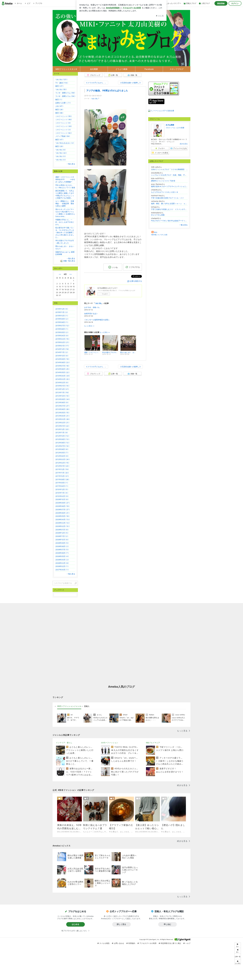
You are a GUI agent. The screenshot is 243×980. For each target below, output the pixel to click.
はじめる (75, 924)
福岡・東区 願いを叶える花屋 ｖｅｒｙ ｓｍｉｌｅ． (169, 203)
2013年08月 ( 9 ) (61, 402)
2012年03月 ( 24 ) (62, 459)
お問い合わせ (119, 943)
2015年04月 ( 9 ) (61, 336)
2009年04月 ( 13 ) (62, 519)
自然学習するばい (91, 313)
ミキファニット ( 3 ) (63, 130)
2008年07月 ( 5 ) (61, 550)
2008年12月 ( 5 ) (61, 533)
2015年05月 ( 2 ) (61, 332)
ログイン (235, 3)
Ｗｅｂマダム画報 (158, 215)
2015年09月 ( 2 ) (61, 319)
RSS (155, 232)
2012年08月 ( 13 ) (62, 443)
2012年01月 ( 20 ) (62, 466)
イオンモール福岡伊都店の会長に (97, 320)
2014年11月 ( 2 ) (61, 352)
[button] (237, 962)
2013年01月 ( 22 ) (62, 426)
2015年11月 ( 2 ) (61, 312)
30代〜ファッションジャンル (69, 706)
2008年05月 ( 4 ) (62, 556)
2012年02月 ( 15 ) (62, 463)
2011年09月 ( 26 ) (62, 479)
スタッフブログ (177, 69)
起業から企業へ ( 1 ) (62, 103)
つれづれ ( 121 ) (61, 79)
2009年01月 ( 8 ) (61, 530)
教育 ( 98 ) (59, 113)
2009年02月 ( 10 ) (62, 526)
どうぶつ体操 (121, 69)
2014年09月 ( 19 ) (62, 359)
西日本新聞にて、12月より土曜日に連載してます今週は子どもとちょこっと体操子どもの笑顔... (64, 194)
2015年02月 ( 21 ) (62, 342)
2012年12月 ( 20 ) (62, 429)
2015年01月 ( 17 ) (62, 346)
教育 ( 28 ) (59, 109)
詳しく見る (121, 924)
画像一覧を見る (69, 261)
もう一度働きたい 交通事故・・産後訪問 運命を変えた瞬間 (64, 203)
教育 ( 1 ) (58, 99)
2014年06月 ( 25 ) (62, 369)
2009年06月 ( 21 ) (62, 513)
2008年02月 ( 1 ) (61, 566)
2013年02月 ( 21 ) (62, 423)
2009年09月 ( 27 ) (62, 503)
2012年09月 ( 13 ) (62, 439)
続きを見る (184, 144)
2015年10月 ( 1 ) (61, 316)
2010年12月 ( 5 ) (61, 489)
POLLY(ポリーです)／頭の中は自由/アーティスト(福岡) (169, 221)
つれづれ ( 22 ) (61, 153)
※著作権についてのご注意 (159, 234)
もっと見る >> (89, 326)
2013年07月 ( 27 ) (62, 406)
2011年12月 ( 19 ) (62, 469)
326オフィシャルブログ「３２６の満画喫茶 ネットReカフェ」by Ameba (169, 169)
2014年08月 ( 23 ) (62, 362)
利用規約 (131, 943)
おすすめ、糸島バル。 (92, 307)
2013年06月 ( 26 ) (62, 409)
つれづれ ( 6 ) (60, 150)
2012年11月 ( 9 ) (61, 432)
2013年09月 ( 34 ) (62, 399)
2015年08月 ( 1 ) (61, 322)
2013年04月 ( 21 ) (62, 416)
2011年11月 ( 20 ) (62, 473)
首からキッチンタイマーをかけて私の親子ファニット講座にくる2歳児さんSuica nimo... (65, 212)
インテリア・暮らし (64, 743)
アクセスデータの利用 (148, 943)
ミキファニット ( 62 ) (63, 133)
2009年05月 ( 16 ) (62, 516)
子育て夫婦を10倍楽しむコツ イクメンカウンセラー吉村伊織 (169, 209)
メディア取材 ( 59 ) (62, 136)
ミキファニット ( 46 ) (63, 119)
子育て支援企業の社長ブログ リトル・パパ (167, 198)
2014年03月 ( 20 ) (62, 379)
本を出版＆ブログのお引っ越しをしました (64, 241)
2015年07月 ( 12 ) (62, 326)
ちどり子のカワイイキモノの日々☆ (164, 192)
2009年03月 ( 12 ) (62, 523)
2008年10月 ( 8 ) (61, 540)
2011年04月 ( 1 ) (61, 486)
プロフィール (170, 128)
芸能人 (87, 706)
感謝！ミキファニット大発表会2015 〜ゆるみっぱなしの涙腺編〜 (65, 179)
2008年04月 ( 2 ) (62, 560)
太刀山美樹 (170, 125)
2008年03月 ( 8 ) (62, 563)
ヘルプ (187, 943)
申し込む (167, 924)
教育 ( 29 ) (59, 146)
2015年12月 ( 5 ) (61, 309)
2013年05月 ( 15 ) (62, 413)
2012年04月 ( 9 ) (61, 456)
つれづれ (94, 99)
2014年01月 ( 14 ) (62, 386)
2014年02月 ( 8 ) (61, 382)
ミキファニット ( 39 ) (63, 126)
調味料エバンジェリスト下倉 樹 (163, 181)
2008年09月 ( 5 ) (61, 543)
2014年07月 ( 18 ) (62, 366)
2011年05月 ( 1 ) (61, 483)
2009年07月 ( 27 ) (62, 509)
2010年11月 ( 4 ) (61, 493)
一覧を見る (183, 225)
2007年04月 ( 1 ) (61, 570)
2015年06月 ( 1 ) (61, 329)
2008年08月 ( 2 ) (61, 546)
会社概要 (94, 69)
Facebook (149, 69)
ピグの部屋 (180, 128)
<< (60, 274)
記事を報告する (136, 281)
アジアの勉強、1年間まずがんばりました (107, 90)
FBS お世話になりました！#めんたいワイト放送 (65, 186)
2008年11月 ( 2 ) (61, 536)
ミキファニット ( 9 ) (63, 123)
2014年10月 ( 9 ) (61, 356)
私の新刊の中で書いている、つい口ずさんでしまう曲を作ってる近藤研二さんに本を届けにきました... (64, 232)
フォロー (105, 294)
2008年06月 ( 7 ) (61, 553)
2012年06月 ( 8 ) (61, 449)
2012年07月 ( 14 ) (62, 446)
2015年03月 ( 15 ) (62, 339)
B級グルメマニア (153, 743)
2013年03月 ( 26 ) (62, 419)
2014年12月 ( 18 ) (62, 349)
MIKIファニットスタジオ (66, 69)
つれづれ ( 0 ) (60, 156)
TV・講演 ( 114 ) (61, 83)
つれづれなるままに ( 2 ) (64, 143)
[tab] (69, 706)
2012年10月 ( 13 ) (62, 436)
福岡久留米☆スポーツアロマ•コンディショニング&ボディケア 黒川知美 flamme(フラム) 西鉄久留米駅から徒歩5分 (169, 186)
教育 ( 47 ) (59, 140)
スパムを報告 (104, 943)
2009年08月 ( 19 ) (62, 506)
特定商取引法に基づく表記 (171, 943)
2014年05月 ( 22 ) (62, 372)
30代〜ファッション (109, 743)
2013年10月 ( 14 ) (62, 396)
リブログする (134, 267)
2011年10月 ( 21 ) (62, 476)
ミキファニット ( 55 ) (63, 116)
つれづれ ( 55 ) (61, 89)
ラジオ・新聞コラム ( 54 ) (65, 96)
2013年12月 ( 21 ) (62, 389)
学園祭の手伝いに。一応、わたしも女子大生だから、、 (64, 222)
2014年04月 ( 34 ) (62, 376)
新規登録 (221, 3)
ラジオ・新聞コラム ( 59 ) (65, 93)
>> (70, 274)
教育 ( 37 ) (59, 86)
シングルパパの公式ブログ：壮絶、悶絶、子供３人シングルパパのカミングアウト (169, 175)
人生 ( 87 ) (59, 106)
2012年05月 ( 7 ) (61, 453)
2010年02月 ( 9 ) (61, 496)
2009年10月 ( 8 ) (61, 499)
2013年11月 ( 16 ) (62, 392)
